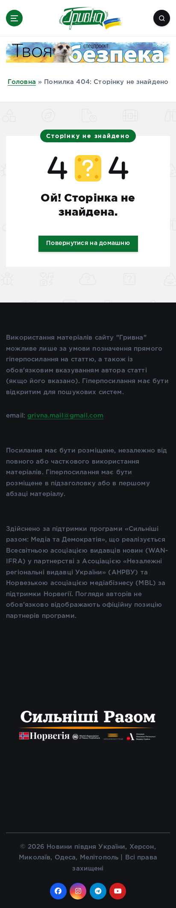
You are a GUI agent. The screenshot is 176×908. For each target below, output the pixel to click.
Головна (22, 82)
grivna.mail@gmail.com (65, 415)
